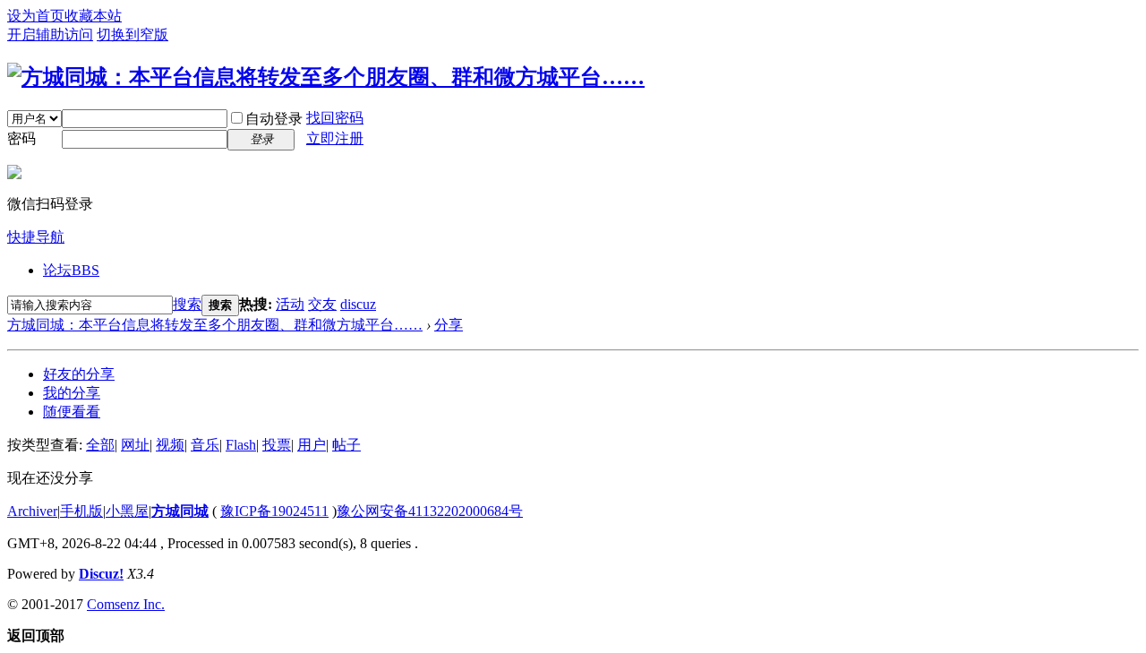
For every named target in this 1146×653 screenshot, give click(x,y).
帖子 (346, 444)
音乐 (205, 444)
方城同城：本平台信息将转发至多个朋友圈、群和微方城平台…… (215, 324)
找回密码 (334, 117)
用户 (311, 444)
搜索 (187, 304)
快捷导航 (35, 237)
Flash (241, 444)
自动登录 (274, 118)
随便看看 (71, 411)
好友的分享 (79, 374)
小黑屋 (127, 511)
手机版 (81, 511)
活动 (290, 304)
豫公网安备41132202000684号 (430, 511)
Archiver (32, 511)
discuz (358, 304)
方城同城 (180, 511)
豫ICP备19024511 (274, 511)
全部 (100, 444)
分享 (448, 324)
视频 (170, 444)
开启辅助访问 (50, 34)
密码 (21, 138)
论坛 (71, 270)
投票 (276, 444)
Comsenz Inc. (126, 604)
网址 (135, 444)
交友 (322, 304)
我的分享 (71, 392)
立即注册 (334, 138)
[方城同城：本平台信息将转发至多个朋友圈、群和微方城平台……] (326, 77)
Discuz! (101, 573)
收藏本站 (93, 15)
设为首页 (35, 15)
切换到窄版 (132, 34)
